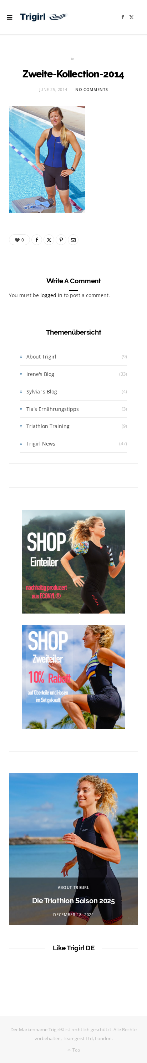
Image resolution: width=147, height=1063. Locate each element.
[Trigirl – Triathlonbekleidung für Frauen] (44, 17)
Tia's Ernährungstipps (52, 409)
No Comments (91, 89)
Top (75, 1050)
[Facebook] (36, 239)
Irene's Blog (40, 374)
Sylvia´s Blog (41, 391)
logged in (51, 295)
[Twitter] (49, 239)
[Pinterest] (61, 239)
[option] (73, 849)
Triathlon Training (48, 426)
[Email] (73, 239)
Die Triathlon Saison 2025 (73, 900)
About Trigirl (41, 356)
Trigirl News (40, 443)
